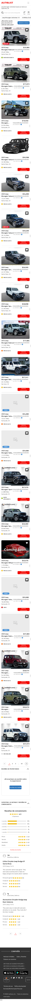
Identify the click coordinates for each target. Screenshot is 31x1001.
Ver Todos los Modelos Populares (14, 966)
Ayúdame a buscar (24, 23)
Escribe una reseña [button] (15, 787)
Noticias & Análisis (8, 957)
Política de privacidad (20, 986)
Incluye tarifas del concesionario (21, 49)
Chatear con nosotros (9, 959)
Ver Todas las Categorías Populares (14, 968)
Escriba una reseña (15, 850)
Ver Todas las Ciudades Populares (13, 964)
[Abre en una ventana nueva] (8, 973)
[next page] (26, 763)
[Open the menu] (28, 3)
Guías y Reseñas (21, 957)
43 (21, 764)
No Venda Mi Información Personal (12, 989)
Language (6, 979)
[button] (24, 13)
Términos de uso (8, 986)
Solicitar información (23, 59)
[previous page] (4, 763)
